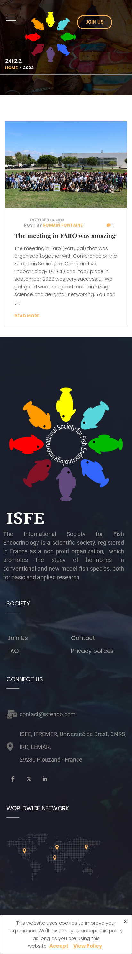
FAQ (13, 651)
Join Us (17, 638)
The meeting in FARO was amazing (65, 235)
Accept (58, 945)
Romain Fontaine (63, 225)
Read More (26, 316)
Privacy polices (92, 651)
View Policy (87, 945)
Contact (83, 638)
